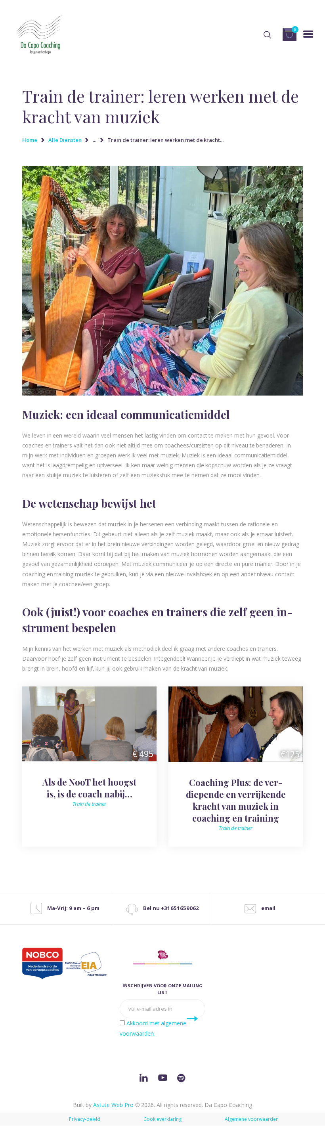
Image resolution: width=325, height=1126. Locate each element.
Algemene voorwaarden (252, 1119)
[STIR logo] (162, 957)
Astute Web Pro (113, 1105)
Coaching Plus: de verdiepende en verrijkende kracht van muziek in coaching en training (236, 800)
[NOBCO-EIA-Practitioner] (65, 964)
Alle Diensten (64, 139)
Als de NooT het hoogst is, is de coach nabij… (89, 788)
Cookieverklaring (162, 1119)
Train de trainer (89, 803)
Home (29, 139)
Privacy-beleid (84, 1119)
